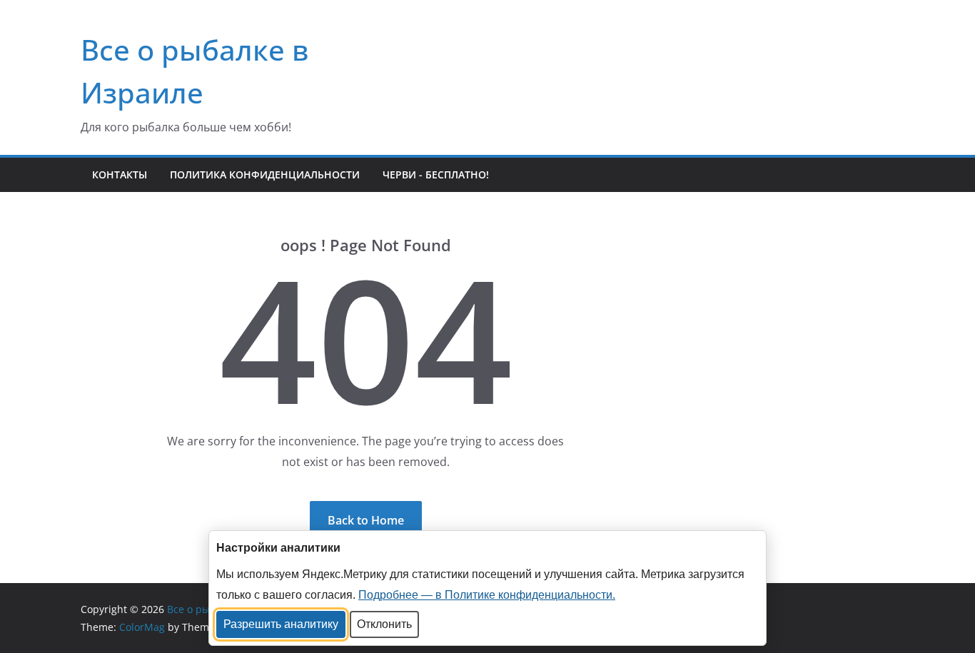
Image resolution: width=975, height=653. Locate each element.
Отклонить (384, 624)
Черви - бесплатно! (436, 174)
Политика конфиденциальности (265, 174)
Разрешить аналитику (280, 624)
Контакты (119, 174)
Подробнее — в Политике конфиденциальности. (486, 595)
